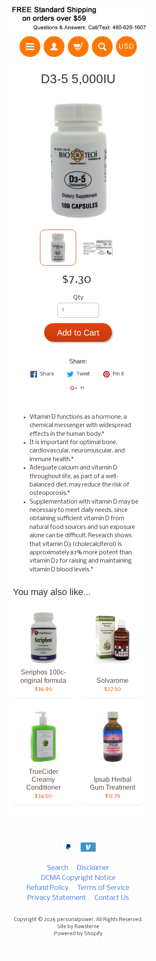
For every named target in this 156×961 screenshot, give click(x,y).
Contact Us (111, 898)
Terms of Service (103, 888)
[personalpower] (78, 19)
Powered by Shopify (78, 933)
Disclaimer (93, 868)
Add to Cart (78, 332)
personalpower (75, 919)
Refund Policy (48, 888)
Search (57, 868)
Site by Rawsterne (78, 926)
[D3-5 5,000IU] (58, 248)
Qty (78, 298)
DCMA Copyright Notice (78, 878)
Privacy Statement (56, 898)
